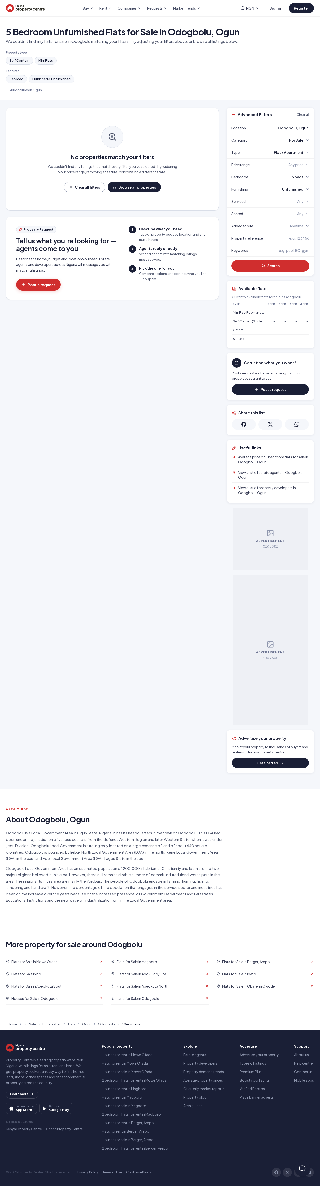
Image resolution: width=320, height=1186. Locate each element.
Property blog (195, 1097)
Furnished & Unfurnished (51, 79)
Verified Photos (252, 1088)
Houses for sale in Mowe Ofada (127, 1071)
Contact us (303, 1071)
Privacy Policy (88, 1172)
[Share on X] (270, 424)
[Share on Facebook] (244, 424)
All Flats (238, 339)
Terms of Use (112, 1172)
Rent (103, 8)
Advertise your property (259, 1054)
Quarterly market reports (204, 1088)
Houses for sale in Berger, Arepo (128, 1139)
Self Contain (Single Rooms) (253, 321)
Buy (86, 8)
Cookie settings (138, 1172)
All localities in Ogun (26, 90)
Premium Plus (251, 1071)
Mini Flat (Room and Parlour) (253, 312)
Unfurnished (52, 1024)
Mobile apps (304, 1080)
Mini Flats (45, 60)
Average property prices (203, 1080)
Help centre (303, 1063)
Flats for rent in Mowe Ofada (125, 1063)
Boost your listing (254, 1080)
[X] (287, 1172)
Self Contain (20, 60)
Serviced (17, 79)
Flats (72, 1024)
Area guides (193, 1105)
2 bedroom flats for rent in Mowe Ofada (134, 1080)
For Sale (30, 1024)
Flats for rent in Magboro (122, 1097)
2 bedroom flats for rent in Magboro (131, 1114)
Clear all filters (87, 187)
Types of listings (253, 1063)
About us (301, 1054)
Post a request (41, 284)
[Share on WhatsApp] (297, 424)
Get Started (267, 763)
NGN (250, 8)
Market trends (184, 8)
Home (12, 1024)
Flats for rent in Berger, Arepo (126, 1131)
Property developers (201, 1063)
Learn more (19, 1094)
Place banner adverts (257, 1097)
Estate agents (195, 1054)
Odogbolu (106, 1024)
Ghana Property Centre (64, 1129)
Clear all (303, 114)
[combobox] (282, 127)
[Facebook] (276, 1172)
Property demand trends (204, 1071)
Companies (127, 8)
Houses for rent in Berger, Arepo (128, 1122)
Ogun (87, 1024)
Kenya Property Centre (24, 1129)
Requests (155, 8)
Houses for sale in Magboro (124, 1105)
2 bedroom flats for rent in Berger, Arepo (135, 1148)
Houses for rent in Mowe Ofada (127, 1054)
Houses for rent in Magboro (124, 1088)
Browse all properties (137, 187)
